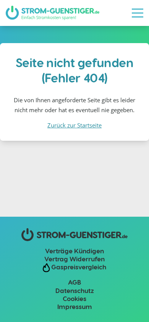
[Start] (52, 13)
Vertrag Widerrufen (74, 258)
